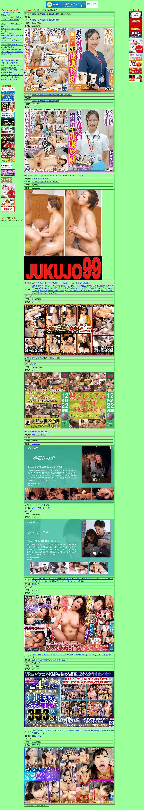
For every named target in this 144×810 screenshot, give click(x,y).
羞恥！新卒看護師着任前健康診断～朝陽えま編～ (52, 14)
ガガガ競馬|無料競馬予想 (11, 49)
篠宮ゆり (35, 435)
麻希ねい (83, 286)
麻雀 (16, 61)
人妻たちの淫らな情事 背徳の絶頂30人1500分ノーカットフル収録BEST (60, 283)
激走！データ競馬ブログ (11, 40)
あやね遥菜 (36, 508)
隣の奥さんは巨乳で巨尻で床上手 (45, 182)
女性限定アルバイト (9, 79)
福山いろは (51, 293)
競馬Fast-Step (6, 54)
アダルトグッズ (7, 75)
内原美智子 (92, 288)
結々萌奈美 (44, 660)
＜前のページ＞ (30, 806)
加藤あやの (78, 291)
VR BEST (36, 663)
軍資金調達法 (6, 68)
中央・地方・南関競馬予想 (12, 52)
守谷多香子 (38, 288)
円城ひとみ (74, 286)
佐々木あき (46, 286)
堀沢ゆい (62, 660)
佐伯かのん (42, 293)
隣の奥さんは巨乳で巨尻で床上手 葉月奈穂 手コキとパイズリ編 (57, 176)
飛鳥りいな (36, 736)
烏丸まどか (48, 288)
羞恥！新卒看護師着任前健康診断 (45, 20)
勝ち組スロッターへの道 (11, 29)
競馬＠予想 (5, 15)
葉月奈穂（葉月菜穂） (41, 179)
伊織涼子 (100, 288)
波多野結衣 (36, 286)
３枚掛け (4, 31)
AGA (34, 364)
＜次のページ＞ (42, 806)
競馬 (3, 61)
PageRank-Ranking (8, 33)
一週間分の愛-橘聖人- (41, 432)
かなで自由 (69, 291)
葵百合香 (43, 291)
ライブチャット (7, 77)
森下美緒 (96, 291)
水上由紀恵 (101, 286)
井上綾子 (35, 291)
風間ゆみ (35, 584)
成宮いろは (65, 286)
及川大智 (46, 508)
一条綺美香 (55, 286)
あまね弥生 (53, 660)
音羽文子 (57, 288)
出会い (16, 77)
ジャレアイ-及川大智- (41, 505)
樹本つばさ (91, 286)
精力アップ (18, 75)
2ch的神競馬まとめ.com (10, 13)
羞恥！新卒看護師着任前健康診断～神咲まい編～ (52, 95)
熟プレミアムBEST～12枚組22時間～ (47, 358)
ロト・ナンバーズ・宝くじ (12, 65)
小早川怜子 (59, 291)
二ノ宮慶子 (65, 288)
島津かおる (74, 288)
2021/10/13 (36, 26)
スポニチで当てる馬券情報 (12, 17)
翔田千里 (51, 291)
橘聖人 (43, 435)
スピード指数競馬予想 (10, 20)
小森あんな (105, 291)
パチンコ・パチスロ (9, 63)
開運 (14, 68)
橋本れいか (109, 288)
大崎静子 (83, 288)
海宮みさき (87, 291)
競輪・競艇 (9, 61)
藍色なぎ (35, 660)
